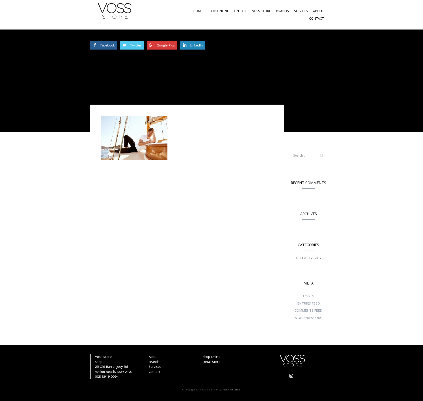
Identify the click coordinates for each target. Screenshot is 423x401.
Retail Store (212, 361)
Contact (316, 18)
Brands (282, 11)
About (318, 11)
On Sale (240, 11)
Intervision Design (231, 389)
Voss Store (261, 11)
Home (197, 11)
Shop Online (218, 11)
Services (301, 11)
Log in (308, 296)
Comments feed (308, 310)
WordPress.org (308, 317)
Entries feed (308, 303)
